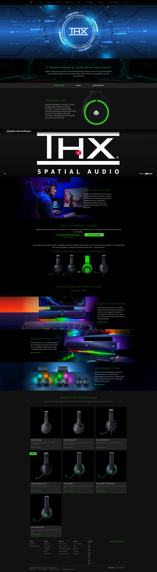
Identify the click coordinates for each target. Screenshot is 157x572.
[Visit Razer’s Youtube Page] (89, 555)
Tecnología (46, 543)
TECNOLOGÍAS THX (58, 85)
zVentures (75, 551)
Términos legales (43, 569)
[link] (30, 2)
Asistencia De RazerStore (64, 548)
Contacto (75, 553)
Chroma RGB (47, 546)
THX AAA (78, 85)
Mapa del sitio (32, 569)
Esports (46, 551)
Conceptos (46, 548)
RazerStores (32, 543)
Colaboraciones (47, 553)
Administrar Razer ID (63, 551)
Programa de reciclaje (64, 553)
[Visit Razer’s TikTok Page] (89, 558)
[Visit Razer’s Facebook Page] (89, 544)
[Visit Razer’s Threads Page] (89, 550)
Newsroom (75, 548)
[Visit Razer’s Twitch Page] (89, 560)
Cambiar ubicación (120, 567)
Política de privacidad (54, 569)
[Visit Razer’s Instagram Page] (89, 547)
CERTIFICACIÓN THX (98, 85)
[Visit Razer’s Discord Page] (89, 563)
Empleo (75, 546)
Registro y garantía (63, 546)
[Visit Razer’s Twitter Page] (89, 552)
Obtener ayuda (62, 543)
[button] (126, 2)
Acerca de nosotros (77, 543)
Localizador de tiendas (34, 546)
